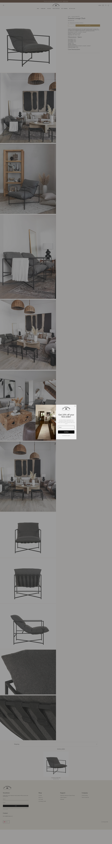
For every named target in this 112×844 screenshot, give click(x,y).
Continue (66, 432)
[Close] (75, 406)
